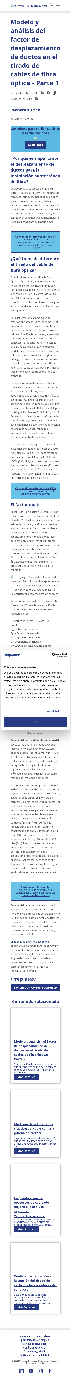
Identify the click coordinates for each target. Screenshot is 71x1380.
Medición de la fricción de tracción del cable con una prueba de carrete (35, 490)
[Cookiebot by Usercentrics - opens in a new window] (52, 655)
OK (36, 721)
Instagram (40, 1371)
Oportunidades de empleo (34, 1340)
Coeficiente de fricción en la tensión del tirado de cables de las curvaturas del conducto (35, 891)
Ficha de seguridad (34, 1351)
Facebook (49, 1371)
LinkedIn (21, 1371)
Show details (52, 711)
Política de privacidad (34, 1344)
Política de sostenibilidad (34, 1355)
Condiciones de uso (34, 1347)
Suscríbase (35, 145)
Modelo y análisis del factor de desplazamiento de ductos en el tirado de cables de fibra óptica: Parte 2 (35, 242)
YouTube (30, 1371)
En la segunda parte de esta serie (30, 941)
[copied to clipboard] (54, 93)
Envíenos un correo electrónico (35, 988)
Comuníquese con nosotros (34, 1336)
